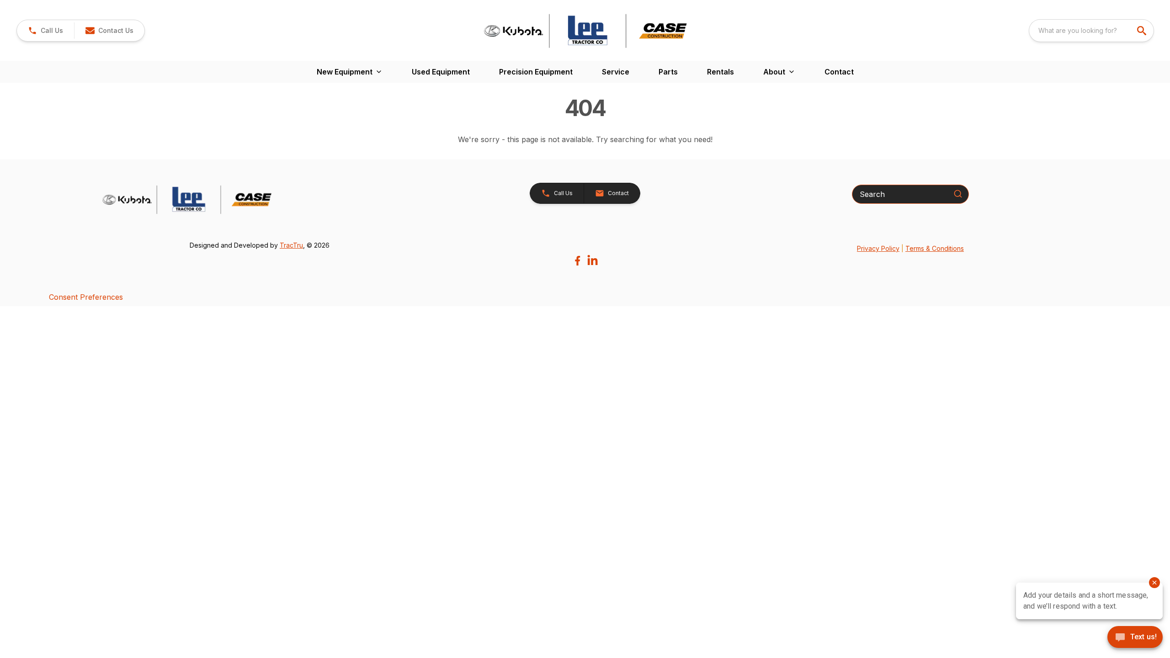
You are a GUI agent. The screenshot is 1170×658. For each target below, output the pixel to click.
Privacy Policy (878, 248)
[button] (45, 30)
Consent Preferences (86, 297)
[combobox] (1091, 31)
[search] (1143, 30)
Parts (668, 71)
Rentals (720, 71)
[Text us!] (1135, 638)
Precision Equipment (536, 71)
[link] (109, 30)
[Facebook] (577, 260)
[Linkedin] (592, 260)
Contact (839, 71)
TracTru (291, 245)
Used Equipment (441, 71)
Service (615, 71)
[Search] (958, 193)
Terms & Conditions (934, 248)
